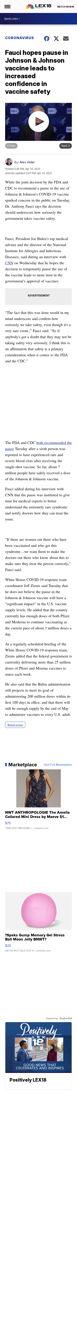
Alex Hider (27, 162)
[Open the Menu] (7, 6)
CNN (9, 262)
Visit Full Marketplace (58, 764)
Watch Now (64, 6)
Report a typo (15, 725)
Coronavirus (19, 38)
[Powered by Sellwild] (65, 1018)
